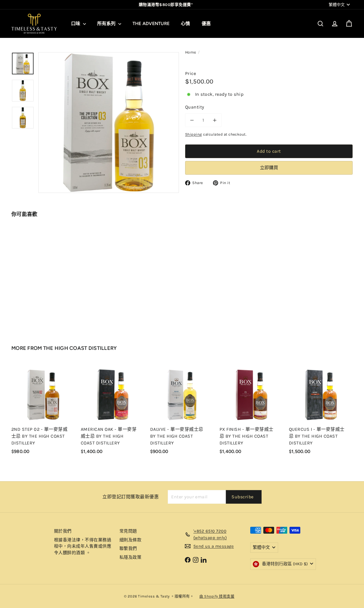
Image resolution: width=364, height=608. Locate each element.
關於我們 (63, 531)
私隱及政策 (130, 557)
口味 (76, 23)
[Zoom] (109, 122)
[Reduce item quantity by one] (192, 120)
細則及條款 (130, 539)
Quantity (194, 107)
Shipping (193, 134)
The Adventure (151, 23)
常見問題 (128, 531)
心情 (185, 23)
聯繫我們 (128, 548)
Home (190, 52)
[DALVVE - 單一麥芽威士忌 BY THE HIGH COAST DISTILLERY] (182, 411)
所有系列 (107, 23)
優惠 (206, 23)
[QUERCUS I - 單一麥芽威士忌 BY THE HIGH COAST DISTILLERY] (321, 411)
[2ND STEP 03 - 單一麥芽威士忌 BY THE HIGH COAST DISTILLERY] (37, 276)
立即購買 (269, 167)
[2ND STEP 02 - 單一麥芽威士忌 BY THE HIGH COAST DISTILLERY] (43, 411)
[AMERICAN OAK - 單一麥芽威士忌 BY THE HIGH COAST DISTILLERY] (112, 411)
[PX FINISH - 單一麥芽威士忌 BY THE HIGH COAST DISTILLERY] (251, 411)
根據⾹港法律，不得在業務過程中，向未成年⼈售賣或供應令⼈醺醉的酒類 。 (82, 546)
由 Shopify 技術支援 (216, 596)
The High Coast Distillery (80, 348)
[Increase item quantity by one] (215, 120)
